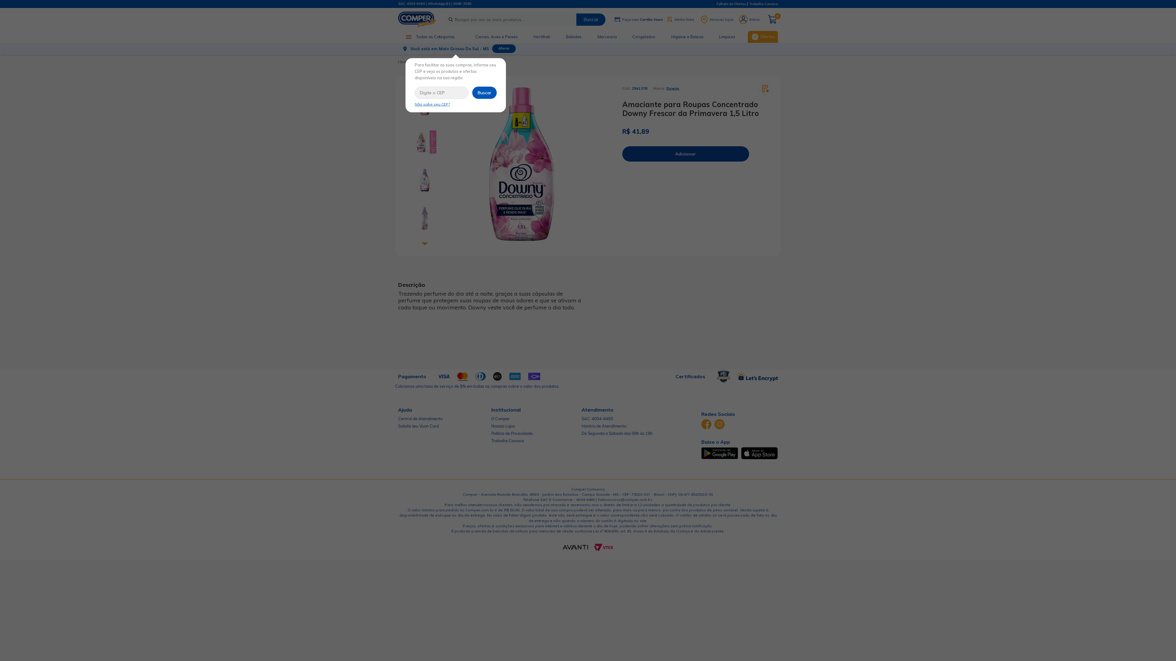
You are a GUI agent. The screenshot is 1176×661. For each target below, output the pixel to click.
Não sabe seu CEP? (432, 104)
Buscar (484, 92)
